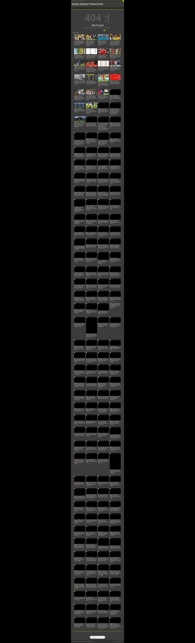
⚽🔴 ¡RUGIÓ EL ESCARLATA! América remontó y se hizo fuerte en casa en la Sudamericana (103, 286)
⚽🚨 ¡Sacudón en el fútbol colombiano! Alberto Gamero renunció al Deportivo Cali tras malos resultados (115, 385)
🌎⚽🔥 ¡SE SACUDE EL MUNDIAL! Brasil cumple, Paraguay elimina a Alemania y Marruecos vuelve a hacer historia (103, 111)
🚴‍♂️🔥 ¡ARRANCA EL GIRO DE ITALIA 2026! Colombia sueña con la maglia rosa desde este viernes (103, 222)
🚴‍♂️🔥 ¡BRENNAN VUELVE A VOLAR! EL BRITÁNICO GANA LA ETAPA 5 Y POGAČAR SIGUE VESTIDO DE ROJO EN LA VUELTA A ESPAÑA (79, 43)
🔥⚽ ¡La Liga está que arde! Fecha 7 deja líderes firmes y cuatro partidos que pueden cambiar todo (115, 449)
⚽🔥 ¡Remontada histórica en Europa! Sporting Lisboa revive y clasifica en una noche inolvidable (115, 360)
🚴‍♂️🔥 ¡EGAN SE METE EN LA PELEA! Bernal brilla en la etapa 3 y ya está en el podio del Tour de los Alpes (79, 274)
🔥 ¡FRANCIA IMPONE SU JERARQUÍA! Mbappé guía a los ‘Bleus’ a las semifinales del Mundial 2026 (115, 69)
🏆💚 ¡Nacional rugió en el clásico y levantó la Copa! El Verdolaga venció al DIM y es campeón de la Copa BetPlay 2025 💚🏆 (79, 586)
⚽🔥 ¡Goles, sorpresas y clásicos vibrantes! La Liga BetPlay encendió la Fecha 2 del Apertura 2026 (103, 509)
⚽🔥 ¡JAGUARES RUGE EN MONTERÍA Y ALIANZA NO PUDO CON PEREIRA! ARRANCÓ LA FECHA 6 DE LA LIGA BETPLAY (103, 43)
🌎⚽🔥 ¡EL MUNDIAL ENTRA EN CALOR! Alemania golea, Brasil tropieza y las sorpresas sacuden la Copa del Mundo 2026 (115, 125)
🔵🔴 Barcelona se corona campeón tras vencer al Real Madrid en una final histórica (115, 547)
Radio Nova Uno (90, 641)
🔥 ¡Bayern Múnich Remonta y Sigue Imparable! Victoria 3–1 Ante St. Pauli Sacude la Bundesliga (91, 612)
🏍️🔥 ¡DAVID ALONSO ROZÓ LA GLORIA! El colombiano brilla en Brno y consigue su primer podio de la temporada (91, 124)
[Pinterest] (114, 1)
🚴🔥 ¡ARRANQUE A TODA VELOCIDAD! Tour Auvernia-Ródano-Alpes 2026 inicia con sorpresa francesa (91, 155)
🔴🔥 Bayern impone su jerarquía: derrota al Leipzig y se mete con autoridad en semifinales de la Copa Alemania (79, 461)
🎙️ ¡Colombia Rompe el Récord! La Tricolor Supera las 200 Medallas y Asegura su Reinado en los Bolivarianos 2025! (115, 599)
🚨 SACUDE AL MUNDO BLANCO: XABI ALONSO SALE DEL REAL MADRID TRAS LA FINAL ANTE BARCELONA (91, 546)
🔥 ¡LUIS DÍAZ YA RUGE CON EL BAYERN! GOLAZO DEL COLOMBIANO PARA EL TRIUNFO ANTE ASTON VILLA (103, 56)
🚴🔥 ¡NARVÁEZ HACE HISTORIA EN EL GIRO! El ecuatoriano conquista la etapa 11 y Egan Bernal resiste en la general (115, 181)
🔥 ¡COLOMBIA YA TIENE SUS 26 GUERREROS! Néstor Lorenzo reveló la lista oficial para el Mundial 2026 (115, 167)
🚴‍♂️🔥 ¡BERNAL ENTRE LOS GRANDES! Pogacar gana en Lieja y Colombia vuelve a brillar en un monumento (115, 246)
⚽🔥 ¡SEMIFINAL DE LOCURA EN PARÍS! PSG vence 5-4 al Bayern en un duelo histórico (91, 246)
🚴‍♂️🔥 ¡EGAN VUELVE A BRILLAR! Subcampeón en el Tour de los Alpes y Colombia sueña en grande (115, 260)
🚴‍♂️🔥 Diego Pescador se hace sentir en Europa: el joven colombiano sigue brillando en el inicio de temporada (91, 496)
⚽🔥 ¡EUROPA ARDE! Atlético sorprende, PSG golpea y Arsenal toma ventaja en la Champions (79, 311)
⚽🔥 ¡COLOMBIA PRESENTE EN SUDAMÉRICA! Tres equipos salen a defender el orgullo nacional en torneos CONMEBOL (115, 305)
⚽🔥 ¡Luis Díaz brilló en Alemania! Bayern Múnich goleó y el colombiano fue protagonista (90, 398)
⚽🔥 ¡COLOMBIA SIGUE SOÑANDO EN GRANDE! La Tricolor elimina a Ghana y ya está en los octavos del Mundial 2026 (115, 97)
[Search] (123, 1)
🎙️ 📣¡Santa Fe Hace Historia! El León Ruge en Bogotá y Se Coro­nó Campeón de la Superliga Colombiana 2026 (115, 509)
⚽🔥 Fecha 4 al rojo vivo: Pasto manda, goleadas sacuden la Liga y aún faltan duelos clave (114, 484)
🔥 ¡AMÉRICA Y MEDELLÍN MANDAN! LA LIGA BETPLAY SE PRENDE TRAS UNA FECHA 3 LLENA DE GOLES (115, 56)
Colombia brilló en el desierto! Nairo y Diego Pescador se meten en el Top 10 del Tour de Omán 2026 (103, 461)
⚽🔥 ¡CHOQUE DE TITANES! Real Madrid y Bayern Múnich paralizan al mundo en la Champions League (79, 325)
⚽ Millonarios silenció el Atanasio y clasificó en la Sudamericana (90, 410)
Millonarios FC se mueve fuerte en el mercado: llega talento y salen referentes (79, 598)
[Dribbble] (115, 1)
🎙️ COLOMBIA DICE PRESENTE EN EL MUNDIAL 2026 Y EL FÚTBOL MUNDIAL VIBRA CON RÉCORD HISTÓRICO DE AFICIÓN (91, 573)
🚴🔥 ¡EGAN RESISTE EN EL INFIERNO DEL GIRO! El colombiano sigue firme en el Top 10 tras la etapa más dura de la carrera (79, 168)
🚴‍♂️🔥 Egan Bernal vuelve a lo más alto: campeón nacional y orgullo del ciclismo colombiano (115, 471)
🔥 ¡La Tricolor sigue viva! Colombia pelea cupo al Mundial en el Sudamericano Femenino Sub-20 (103, 423)
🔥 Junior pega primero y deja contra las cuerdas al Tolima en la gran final (115, 585)
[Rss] (111, 1)
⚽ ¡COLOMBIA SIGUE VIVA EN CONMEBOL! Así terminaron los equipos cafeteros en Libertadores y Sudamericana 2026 (91, 168)
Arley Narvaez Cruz (120, 641)
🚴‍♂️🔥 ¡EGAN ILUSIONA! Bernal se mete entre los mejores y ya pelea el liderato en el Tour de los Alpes (103, 274)
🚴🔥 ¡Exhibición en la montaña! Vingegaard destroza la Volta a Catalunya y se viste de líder (115, 348)
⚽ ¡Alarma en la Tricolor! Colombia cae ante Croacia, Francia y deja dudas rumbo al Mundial (103, 348)
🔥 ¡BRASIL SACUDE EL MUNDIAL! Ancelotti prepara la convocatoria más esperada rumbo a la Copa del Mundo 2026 (103, 194)
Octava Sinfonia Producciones (87, 4)
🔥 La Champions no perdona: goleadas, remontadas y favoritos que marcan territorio (79, 521)
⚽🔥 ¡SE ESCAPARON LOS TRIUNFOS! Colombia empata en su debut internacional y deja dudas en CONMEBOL (103, 299)
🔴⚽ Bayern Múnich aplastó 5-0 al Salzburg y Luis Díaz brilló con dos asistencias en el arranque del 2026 (79, 572)
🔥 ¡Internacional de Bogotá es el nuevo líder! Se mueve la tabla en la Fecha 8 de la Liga (79, 434)
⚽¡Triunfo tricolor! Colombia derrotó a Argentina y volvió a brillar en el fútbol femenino (103, 397)
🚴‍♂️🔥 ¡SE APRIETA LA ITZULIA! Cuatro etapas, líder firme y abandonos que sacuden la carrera (103, 313)
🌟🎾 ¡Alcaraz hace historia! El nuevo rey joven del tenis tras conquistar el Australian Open (79, 497)
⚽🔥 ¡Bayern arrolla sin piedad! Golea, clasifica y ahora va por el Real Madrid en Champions (103, 360)
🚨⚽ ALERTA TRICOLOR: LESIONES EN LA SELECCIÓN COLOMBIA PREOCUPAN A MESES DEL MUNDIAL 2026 (79, 546)
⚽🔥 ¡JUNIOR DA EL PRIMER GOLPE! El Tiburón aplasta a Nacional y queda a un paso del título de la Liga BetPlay (103, 155)
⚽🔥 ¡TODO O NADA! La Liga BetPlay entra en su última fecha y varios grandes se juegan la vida (91, 260)
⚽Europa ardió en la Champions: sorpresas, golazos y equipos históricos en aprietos (103, 521)
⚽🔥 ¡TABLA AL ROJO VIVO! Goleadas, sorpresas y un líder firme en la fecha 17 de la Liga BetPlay (91, 274)
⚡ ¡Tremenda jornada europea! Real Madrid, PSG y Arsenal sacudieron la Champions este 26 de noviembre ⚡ (115, 612)
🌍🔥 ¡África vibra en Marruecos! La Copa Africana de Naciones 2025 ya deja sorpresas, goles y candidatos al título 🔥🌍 (103, 573)
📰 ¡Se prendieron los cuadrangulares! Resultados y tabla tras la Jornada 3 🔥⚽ (103, 611)
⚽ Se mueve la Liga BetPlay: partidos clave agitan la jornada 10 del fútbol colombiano (115, 398)
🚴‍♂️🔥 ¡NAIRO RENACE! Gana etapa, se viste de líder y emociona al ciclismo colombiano (103, 262)
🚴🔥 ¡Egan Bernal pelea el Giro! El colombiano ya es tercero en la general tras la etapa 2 (115, 207)
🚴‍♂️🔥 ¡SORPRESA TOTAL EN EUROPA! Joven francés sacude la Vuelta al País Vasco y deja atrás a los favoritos (91, 335)
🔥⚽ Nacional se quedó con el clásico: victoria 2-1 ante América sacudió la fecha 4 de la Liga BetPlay (91, 484)
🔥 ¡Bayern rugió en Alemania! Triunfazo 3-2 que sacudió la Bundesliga (91, 434)
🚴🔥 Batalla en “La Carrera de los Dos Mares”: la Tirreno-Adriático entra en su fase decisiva (91, 372)
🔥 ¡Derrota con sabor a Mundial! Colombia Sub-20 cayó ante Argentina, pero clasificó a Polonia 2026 (102, 410)
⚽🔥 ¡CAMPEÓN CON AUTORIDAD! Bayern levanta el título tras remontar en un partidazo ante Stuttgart (115, 274)
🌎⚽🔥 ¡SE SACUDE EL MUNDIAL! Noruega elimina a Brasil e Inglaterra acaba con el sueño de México (103, 97)
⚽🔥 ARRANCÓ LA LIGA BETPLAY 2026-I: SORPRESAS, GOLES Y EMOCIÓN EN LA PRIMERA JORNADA (103, 534)
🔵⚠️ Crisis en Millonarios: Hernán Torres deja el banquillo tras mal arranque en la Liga (115, 496)
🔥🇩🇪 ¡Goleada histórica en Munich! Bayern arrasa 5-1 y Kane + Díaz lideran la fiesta (79, 483)
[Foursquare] (116, 1)
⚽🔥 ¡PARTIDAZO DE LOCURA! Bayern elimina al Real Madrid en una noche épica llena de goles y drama (79, 299)
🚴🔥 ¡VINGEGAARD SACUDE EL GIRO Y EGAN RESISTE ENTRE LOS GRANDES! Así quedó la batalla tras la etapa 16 (103, 168)
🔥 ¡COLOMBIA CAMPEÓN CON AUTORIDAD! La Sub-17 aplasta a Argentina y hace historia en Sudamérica (79, 286)
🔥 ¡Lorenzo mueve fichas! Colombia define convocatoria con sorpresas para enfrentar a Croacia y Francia (91, 360)
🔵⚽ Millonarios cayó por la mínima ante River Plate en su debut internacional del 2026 (103, 547)
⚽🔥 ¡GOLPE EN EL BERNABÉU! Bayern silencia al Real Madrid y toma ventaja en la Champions (91, 311)
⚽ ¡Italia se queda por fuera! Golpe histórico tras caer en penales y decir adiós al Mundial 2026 (91, 348)
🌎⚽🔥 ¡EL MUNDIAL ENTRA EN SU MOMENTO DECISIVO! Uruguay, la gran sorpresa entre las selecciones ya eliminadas (79, 125)
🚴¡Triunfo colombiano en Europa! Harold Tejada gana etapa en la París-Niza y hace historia (103, 372)
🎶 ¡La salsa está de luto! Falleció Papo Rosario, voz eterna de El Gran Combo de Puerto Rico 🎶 (103, 586)
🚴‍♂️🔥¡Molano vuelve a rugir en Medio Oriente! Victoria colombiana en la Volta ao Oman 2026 (79, 449)
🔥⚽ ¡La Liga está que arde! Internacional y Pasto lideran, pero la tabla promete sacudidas (103, 435)
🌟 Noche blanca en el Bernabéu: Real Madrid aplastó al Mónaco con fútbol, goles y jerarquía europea (115, 521)
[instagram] (117, 1)
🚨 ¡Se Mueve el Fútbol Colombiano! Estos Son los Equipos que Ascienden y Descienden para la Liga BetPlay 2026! (102, 599)
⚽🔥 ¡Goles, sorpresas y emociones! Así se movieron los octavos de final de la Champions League (115, 372)
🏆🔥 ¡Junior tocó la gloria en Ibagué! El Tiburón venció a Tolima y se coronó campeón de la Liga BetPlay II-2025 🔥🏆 (91, 586)
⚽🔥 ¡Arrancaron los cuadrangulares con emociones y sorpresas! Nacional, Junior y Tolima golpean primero (103, 207)
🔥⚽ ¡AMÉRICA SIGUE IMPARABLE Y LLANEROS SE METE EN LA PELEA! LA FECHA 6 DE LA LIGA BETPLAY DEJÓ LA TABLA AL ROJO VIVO (115, 625)
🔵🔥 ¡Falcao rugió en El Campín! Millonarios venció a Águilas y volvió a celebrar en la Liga (91, 461)
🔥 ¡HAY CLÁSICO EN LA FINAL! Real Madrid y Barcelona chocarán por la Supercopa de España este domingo (103, 559)
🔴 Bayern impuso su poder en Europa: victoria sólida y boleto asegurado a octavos (91, 521)
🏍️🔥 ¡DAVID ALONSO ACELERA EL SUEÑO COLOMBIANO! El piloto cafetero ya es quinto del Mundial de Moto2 (78, 209)
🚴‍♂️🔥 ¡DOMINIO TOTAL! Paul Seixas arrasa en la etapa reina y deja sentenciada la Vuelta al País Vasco (115, 299)
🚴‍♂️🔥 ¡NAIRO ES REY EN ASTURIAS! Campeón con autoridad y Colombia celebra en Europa (79, 260)
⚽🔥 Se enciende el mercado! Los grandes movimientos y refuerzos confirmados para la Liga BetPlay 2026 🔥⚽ (115, 572)
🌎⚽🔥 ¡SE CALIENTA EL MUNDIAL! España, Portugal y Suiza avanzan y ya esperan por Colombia (79, 110)
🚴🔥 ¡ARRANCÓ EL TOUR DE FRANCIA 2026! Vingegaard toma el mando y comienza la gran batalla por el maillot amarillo (91, 97)
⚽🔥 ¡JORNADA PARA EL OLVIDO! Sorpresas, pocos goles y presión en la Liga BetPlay (78, 348)
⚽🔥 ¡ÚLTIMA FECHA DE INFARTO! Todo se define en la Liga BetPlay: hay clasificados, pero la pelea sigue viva (103, 246)
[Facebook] (112, 1)
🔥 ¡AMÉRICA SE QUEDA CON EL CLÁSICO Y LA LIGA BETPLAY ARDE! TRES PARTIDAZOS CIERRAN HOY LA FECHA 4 (91, 56)
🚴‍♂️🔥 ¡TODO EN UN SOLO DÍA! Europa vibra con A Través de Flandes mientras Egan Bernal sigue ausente (115, 325)
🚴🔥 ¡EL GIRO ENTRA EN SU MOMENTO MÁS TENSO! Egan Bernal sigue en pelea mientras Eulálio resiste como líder (103, 181)
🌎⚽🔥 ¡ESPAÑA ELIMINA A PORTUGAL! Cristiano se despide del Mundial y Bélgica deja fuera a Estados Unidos (115, 82)
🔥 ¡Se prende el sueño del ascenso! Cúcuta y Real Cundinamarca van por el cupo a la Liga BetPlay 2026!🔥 (91, 625)
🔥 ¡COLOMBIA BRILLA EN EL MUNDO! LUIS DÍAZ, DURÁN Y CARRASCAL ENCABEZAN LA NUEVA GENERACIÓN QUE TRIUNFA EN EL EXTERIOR (115, 43)
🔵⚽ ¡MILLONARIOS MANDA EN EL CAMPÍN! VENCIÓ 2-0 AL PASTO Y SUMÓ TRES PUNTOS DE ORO (79, 69)
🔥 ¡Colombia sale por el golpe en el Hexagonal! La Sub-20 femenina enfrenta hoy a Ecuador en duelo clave (103, 449)
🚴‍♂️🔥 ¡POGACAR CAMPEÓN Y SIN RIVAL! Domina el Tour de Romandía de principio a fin (115, 233)
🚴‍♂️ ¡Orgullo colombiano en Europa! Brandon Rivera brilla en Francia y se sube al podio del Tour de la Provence (115, 436)
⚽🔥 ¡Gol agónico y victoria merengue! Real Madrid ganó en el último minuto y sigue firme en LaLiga (79, 398)
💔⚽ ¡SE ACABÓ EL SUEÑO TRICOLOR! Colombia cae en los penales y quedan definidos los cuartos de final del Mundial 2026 (103, 84)
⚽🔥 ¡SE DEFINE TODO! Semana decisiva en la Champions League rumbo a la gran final (115, 222)
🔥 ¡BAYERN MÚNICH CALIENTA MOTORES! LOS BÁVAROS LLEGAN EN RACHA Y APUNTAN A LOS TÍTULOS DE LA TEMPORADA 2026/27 (91, 69)
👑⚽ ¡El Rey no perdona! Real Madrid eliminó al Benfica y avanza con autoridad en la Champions (115, 423)
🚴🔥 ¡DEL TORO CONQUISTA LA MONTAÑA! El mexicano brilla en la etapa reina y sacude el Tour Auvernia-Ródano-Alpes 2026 (103, 142)
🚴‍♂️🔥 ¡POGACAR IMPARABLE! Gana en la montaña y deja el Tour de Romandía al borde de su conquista (79, 248)
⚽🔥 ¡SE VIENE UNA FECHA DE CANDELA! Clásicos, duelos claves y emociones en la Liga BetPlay (91, 286)
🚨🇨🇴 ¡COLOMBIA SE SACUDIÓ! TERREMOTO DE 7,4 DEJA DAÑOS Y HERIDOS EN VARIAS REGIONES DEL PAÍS (79, 56)
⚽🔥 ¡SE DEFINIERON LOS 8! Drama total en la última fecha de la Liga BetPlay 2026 (91, 233)
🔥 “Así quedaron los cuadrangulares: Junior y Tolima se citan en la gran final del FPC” (91, 599)
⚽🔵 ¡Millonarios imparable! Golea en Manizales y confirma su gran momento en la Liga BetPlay (79, 360)
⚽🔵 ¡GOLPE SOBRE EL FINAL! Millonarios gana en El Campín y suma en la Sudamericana (115, 286)
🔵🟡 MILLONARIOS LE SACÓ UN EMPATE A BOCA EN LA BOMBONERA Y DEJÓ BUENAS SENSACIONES (115, 534)
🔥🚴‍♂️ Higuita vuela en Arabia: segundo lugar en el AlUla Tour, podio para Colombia (103, 495)
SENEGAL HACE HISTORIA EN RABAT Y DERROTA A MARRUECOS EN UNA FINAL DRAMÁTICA (91, 534)
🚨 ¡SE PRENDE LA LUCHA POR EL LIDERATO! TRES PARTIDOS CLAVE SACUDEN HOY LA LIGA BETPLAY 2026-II (103, 69)
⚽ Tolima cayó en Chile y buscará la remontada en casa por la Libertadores (79, 410)
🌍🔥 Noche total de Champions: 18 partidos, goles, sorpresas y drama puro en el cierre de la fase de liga (91, 509)
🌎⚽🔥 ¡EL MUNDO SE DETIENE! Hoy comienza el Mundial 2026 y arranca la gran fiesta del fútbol (115, 140)
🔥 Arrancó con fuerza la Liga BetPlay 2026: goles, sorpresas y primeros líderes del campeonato (79, 534)
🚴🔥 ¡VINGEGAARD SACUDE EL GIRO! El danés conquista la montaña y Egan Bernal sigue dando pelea (91, 181)
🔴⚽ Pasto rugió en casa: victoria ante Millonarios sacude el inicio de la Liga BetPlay (78, 509)
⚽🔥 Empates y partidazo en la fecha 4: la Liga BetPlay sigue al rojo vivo (103, 483)
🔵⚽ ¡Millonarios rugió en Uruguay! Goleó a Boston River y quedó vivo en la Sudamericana (79, 222)
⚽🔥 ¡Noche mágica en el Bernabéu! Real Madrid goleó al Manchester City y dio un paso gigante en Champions (79, 385)
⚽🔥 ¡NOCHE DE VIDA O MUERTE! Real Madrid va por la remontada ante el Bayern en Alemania (91, 299)
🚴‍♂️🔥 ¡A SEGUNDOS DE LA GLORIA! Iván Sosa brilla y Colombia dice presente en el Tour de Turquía (103, 234)
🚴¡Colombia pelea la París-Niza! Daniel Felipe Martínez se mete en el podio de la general (91, 384)
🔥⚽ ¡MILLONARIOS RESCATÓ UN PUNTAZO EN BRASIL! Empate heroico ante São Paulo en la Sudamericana (79, 194)
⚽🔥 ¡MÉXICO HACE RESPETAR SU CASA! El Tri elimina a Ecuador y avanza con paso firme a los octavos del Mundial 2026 (91, 111)
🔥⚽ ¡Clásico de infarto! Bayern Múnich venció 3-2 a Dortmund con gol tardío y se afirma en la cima (115, 410)
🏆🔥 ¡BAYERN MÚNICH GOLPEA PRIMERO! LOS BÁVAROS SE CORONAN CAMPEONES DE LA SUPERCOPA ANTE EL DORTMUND (90, 43)
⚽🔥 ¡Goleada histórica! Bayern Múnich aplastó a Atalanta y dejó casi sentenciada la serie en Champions (102, 385)
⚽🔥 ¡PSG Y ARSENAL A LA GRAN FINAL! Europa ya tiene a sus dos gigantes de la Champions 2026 (91, 222)
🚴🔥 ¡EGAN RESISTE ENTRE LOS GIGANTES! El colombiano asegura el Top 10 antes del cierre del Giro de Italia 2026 (115, 155)
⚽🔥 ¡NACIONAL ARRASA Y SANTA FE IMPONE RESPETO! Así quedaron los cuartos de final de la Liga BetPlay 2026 (91, 194)
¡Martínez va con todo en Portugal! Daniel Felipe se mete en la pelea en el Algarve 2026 (91, 449)
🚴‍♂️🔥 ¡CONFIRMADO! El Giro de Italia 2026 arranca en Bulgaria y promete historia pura (79, 234)
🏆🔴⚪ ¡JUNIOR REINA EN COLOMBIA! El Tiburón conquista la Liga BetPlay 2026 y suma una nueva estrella (79, 155)
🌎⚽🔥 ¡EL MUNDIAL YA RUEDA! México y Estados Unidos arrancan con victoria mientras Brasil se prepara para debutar (91, 141)
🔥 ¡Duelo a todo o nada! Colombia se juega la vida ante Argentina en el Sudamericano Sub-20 (79, 423)
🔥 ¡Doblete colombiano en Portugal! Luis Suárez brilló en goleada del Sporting (91, 422)
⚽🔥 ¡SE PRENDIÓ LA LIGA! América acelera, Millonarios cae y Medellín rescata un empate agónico (103, 325)
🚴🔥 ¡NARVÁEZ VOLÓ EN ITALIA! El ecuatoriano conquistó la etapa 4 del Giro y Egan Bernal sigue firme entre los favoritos (91, 207)
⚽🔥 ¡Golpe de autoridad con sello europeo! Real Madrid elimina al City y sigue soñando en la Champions (79, 372)
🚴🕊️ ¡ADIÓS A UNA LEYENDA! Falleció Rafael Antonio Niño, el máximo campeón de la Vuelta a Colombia (79, 82)
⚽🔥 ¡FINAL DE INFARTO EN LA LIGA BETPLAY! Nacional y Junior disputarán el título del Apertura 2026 (79, 181)
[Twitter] (113, 1)
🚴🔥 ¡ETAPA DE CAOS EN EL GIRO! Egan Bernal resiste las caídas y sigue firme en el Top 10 (115, 194)
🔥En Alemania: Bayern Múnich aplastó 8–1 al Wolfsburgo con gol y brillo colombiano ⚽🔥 (79, 559)
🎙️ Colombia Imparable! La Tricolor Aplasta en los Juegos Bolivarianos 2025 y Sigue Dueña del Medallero (79, 612)
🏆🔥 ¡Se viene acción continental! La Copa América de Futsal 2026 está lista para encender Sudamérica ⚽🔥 (91, 559)
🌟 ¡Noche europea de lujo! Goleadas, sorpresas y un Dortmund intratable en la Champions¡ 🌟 (79, 625)
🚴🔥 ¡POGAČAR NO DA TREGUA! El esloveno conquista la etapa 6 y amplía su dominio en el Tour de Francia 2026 (91, 82)
